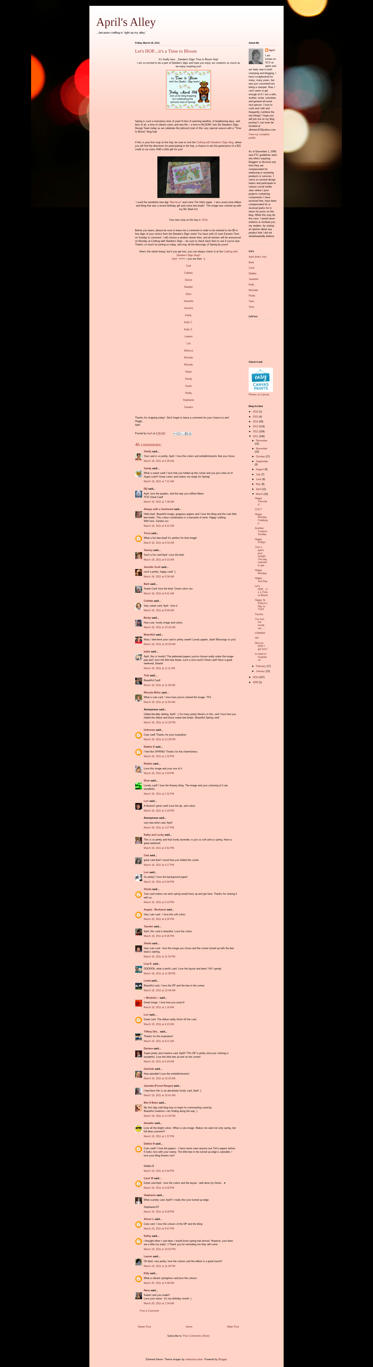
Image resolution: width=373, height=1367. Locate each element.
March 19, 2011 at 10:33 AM (159, 1078)
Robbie (148, 763)
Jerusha (188, 308)
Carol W (148, 1178)
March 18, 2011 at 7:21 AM (159, 481)
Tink (146, 675)
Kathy (188, 315)
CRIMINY (260, 633)
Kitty (146, 1273)
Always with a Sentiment (158, 509)
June (259, 479)
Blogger (222, 1359)
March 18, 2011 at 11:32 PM (159, 956)
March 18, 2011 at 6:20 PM (159, 919)
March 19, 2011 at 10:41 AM (159, 1095)
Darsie (188, 279)
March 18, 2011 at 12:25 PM (159, 722)
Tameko (188, 407)
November (261, 448)
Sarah (188, 385)
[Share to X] (183, 434)
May (258, 484)
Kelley (147, 1235)
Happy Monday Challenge (261, 519)
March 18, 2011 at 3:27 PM (159, 827)
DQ (145, 488)
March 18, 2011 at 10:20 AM (159, 644)
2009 (256, 682)
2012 (256, 431)
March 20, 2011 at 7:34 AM (159, 1303)
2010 (256, 677)
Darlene (148, 1048)
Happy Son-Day (261, 580)
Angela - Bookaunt (155, 909)
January (261, 671)
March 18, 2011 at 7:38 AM (159, 501)
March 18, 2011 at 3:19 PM (159, 810)
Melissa (188, 350)
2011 (256, 436)
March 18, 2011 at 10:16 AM (159, 627)
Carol (251, 267)
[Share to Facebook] (186, 434)
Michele (188, 357)
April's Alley (126, 22)
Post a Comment (149, 1310)
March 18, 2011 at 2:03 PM (159, 773)
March (260, 494)
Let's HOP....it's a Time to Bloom (261, 591)
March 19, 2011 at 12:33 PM (159, 1115)
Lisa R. (148, 963)
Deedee (188, 286)
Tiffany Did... (151, 1031)
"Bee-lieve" (175, 202)
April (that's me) (257, 256)
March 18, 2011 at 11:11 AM (159, 668)
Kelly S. (188, 329)
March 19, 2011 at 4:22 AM (159, 1024)
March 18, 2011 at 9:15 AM (159, 559)
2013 (256, 426)
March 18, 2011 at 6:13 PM (159, 902)
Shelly (188, 392)
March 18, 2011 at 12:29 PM (159, 739)
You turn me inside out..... (260, 624)
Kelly (251, 284)
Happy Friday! (260, 541)
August (260, 469)
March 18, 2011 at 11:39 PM (159, 973)
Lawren (189, 336)
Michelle (253, 290)
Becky (147, 617)
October (261, 456)
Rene (147, 1290)
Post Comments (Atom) (196, 1335)
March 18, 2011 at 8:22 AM (159, 525)
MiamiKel (149, 634)
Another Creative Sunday (261, 531)
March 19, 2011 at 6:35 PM (159, 1187)
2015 (256, 416)
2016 (256, 411)
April (174, 258)
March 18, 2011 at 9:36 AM (159, 576)
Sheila (147, 889)
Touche (259, 614)
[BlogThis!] (179, 434)
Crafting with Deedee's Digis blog (214, 142)
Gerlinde (149, 1068)
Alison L (149, 1219)
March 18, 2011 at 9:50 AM (159, 610)
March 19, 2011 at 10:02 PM (159, 1249)
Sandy (188, 378)
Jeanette (188, 301)
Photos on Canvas (259, 394)
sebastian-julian (194, 1359)
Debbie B (149, 1143)
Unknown (149, 729)
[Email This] (175, 434)
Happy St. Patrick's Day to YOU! (261, 605)
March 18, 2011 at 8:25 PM (159, 936)
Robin (188, 371)
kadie (147, 651)
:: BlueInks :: (151, 997)
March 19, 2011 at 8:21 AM (159, 1041)
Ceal (188, 265)
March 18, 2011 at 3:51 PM (159, 848)
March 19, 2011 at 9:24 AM (159, 1061)
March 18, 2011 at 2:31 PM (159, 793)
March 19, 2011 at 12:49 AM (159, 990)
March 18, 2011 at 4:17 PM (159, 864)
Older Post (233, 1326)
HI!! (257, 637)
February (261, 666)
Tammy (148, 550)
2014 (256, 421)
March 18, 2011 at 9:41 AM (159, 593)
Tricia (147, 533)
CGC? (258, 509)
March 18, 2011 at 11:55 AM (159, 702)
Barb (146, 583)
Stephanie (188, 399)
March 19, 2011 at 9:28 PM (159, 1211)
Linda (147, 980)
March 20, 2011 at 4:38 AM (159, 1283)
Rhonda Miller (152, 692)
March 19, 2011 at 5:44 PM (159, 1170)
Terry (251, 306)
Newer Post (144, 1326)
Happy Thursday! (261, 501)
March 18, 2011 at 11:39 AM (159, 685)
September (262, 461)
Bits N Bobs (151, 1102)
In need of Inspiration (261, 656)
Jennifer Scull (152, 567)
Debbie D (149, 746)
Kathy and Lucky (154, 834)
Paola (252, 295)
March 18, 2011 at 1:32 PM (159, 756)
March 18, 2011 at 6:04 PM (159, 881)
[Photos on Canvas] (261, 391)
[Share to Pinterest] (190, 434)
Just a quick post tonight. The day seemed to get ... (261, 556)
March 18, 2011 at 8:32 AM (159, 542)
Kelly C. (188, 322)
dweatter (149, 1123)
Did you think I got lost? (261, 646)
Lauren (148, 1256)
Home (189, 1326)
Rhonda (188, 364)
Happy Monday (261, 572)
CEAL (204, 219)
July (258, 474)
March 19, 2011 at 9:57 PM (159, 1228)
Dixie (147, 780)
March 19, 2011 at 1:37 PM (159, 1136)
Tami (251, 301)
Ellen (188, 294)
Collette (188, 272)
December (261, 440)
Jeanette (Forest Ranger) (159, 1085)
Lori (188, 343)
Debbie (252, 273)
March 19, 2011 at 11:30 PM (159, 1266)
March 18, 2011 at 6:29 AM (159, 460)
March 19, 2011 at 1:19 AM (159, 1007)
